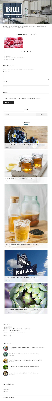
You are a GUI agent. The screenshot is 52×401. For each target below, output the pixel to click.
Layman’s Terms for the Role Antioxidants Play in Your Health (21, 145)
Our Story (5, 387)
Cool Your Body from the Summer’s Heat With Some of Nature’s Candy (14, 58)
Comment (6, 71)
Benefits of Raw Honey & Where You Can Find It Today (19, 178)
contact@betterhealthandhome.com (12, 330)
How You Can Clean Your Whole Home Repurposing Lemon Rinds (25, 360)
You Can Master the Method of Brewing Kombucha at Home (21, 244)
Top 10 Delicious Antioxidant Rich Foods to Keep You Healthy (21, 309)
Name (5, 81)
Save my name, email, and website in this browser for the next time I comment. (23, 98)
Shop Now (5, 391)
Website (5, 92)
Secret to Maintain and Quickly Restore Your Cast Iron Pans (23, 373)
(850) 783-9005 (7, 327)
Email (5, 87)
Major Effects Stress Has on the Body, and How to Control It (21, 277)
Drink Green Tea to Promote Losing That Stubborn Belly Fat (24, 366)
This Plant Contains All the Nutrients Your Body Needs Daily (24, 354)
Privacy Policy (6, 389)
